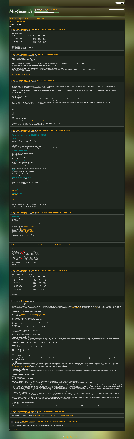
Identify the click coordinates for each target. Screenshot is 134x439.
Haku (22, 18)
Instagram (14, 194)
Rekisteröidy (44, 18)
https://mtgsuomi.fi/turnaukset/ (37, 121)
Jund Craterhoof (27, 229)
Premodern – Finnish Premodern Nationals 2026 (32, 314)
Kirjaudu (38, 18)
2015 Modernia (94, 307)
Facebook (14, 196)
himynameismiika (26, 55)
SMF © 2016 (66, 436)
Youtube (14, 199)
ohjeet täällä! (19, 152)
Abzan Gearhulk (29, 231)
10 (16, 26)
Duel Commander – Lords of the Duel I (30, 316)
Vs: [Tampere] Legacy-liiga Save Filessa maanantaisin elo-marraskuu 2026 (57, 421)
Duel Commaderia (76, 307)
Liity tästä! (14, 190)
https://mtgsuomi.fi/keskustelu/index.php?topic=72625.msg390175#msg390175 (53, 415)
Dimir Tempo (26, 233)
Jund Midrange (27, 234)
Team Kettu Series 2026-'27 (43, 300)
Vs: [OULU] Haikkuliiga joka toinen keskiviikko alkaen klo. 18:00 (53, 245)
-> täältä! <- (39, 239)
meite (24, 30)
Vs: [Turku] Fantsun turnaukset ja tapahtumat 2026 (50, 411)
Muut (32, 18)
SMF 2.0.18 (60, 436)
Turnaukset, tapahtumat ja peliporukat (24, 29)
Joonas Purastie (26, 81)
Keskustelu (13, 18)
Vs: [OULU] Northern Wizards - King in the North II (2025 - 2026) (53, 212)
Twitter (13, 197)
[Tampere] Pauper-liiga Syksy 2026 (45, 80)
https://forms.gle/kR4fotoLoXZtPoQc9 (21, 74)
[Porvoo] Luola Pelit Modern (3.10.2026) (47, 54)
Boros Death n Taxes (26, 230)
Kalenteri (27, 18)
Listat (18, 18)
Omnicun (26, 422)
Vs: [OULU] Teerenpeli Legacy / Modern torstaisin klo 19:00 (52, 29)
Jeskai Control (24, 228)
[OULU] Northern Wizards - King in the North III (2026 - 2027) (53, 130)
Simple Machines (73, 436)
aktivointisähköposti (41, 10)
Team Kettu (25, 301)
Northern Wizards (26, 131)
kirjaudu (49, 9)
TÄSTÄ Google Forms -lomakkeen (20, 366)
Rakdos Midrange (29, 226)
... (15, 26)
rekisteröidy (54, 9)
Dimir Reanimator (28, 235)
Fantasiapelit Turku (26, 412)
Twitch (13, 201)
